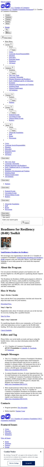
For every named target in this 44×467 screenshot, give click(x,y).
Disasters (8, 431)
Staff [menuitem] (6, 206)
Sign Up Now (5, 316)
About (7, 23)
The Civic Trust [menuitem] (10, 162)
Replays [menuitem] (7, 197)
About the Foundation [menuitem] (12, 204)
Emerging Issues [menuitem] (10, 151)
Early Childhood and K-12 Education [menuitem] (17, 167)
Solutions (8, 17)
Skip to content (6, 2)
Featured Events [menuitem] (10, 191)
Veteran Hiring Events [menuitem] (12, 195)
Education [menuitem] (8, 149)
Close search (5, 215)
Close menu (5, 158)
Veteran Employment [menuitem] (12, 175)
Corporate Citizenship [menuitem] (12, 163)
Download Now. (6, 304)
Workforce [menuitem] (8, 153)
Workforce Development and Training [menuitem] (17, 171)
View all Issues (6, 438)
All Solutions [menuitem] (9, 176)
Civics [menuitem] (7, 143)
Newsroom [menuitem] (8, 209)
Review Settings (14, 463)
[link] (7, 30)
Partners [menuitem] (7, 184)
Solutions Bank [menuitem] (10, 173)
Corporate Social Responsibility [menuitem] (15, 145)
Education (8, 433)
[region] (22, 457)
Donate (7, 27)
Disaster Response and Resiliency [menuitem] (16, 165)
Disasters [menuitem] (8, 147)
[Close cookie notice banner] (40, 451)
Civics (7, 429)
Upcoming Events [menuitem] (11, 193)
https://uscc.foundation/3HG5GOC (16, 370)
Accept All (29, 463)
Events (8, 21)
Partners (8, 19)
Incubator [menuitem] (8, 169)
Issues (8, 15)
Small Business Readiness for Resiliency (14, 252)
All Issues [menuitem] (8, 154)
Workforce (8, 435)
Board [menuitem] (7, 207)
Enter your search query (10, 220)
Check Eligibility (6, 330)
